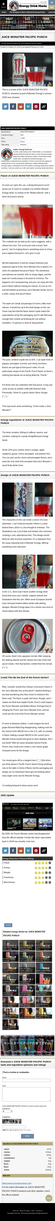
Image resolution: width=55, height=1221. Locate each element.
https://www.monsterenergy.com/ (16, 1183)
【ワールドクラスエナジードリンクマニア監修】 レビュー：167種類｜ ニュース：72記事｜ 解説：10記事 (27, 1045)
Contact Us (39, 1210)
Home (4, 12)
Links (32, 1210)
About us (15, 1210)
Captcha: (6, 1117)
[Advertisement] (27, 118)
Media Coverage (24, 1210)
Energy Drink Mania (30, 1213)
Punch (22, 141)
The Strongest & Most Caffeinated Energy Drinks (27, 12)
